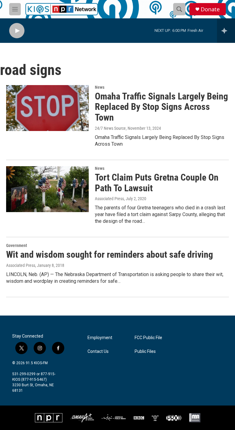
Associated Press (109, 198)
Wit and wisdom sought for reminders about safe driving (109, 254)
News (99, 87)
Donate (210, 9)
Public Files (145, 351)
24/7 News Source (110, 128)
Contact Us (98, 351)
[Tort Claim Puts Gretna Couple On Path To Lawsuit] (47, 189)
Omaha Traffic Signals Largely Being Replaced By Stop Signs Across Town (161, 107)
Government (16, 245)
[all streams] (226, 30)
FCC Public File (148, 337)
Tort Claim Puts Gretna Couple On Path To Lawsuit (156, 182)
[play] (17, 30)
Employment (100, 337)
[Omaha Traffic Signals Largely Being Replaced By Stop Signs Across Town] (47, 108)
